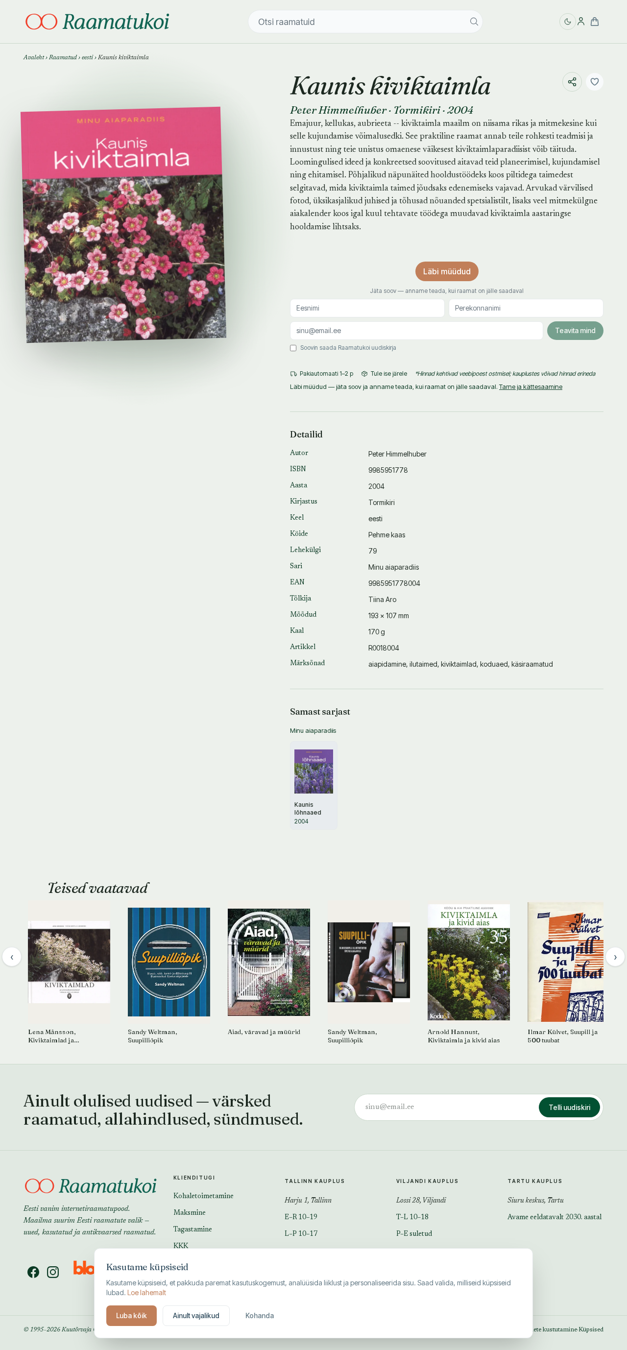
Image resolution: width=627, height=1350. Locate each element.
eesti (87, 58)
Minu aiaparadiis (393, 567)
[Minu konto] (581, 21)
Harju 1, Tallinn (308, 1201)
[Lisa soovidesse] (594, 82)
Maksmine (189, 1213)
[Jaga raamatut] (572, 82)
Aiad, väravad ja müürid (264, 1032)
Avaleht (34, 58)
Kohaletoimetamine (203, 1196)
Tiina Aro (382, 599)
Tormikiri (416, 110)
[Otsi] (474, 21)
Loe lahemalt (146, 1292)
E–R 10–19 (301, 1217)
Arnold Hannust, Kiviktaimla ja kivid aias (464, 1036)
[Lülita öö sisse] (567, 21)
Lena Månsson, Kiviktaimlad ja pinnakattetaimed (54, 1036)
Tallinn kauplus (315, 1181)
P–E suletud (414, 1234)
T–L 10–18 (412, 1217)
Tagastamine (192, 1230)
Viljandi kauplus (427, 1181)
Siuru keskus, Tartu (535, 1201)
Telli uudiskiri (569, 1107)
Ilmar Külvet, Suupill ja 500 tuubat (563, 1036)
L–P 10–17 (301, 1234)
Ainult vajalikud (196, 1315)
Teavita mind (575, 330)
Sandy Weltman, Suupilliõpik (152, 1036)
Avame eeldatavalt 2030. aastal (554, 1217)
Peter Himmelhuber (338, 110)
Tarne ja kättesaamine (530, 386)
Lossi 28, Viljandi (421, 1201)
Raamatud (63, 58)
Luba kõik (131, 1315)
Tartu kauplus (534, 1181)
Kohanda (259, 1315)
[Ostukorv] (594, 21)
